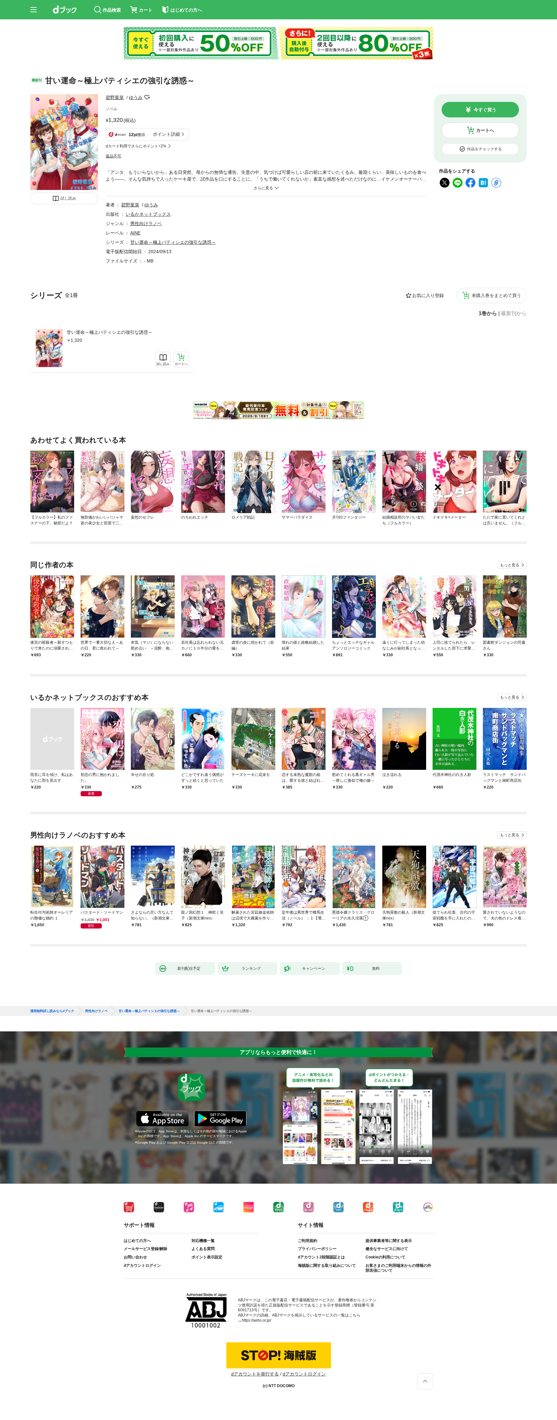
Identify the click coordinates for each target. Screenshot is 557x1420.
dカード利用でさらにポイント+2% (136, 146)
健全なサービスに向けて (387, 1248)
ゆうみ (135, 97)
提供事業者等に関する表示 (389, 1240)
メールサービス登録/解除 (145, 1248)
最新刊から (514, 313)
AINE (135, 232)
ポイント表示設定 (206, 1257)
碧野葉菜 (115, 97)
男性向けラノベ (146, 223)
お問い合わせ (135, 1257)
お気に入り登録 (428, 295)
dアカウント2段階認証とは (321, 1257)
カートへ (485, 130)
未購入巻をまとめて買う (496, 295)
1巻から (488, 313)
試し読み (68, 198)
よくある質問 (203, 1248)
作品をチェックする (484, 149)
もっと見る (509, 565)
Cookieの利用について (386, 1257)
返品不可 (113, 156)
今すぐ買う (485, 109)
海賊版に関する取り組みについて (327, 1265)
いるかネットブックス (148, 214)
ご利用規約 (307, 1240)
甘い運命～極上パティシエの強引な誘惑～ (109, 332)
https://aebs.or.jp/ (256, 1320)
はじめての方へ (137, 1240)
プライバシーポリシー (317, 1248)
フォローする (147, 97)
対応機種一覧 (203, 1240)
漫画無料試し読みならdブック (52, 1011)
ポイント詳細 (166, 134)
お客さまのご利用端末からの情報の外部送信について (398, 1268)
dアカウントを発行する (255, 1373)
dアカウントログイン (142, 1265)
